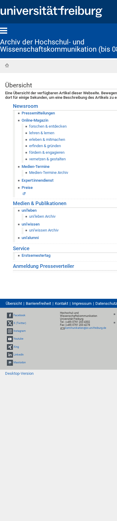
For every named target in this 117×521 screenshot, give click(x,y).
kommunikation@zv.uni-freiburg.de (85, 327)
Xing (16, 346)
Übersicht (14, 303)
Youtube (18, 339)
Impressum (82, 303)
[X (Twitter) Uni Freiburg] (10, 323)
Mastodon (20, 362)
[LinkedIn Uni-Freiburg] (10, 354)
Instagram (20, 330)
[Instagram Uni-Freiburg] (10, 330)
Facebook (20, 315)
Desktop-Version (19, 373)
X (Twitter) (20, 323)
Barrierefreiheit (38, 303)
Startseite (7, 65)
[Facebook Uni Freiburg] (10, 315)
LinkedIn (19, 354)
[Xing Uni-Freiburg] (10, 346)
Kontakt (61, 303)
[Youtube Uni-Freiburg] (10, 339)
